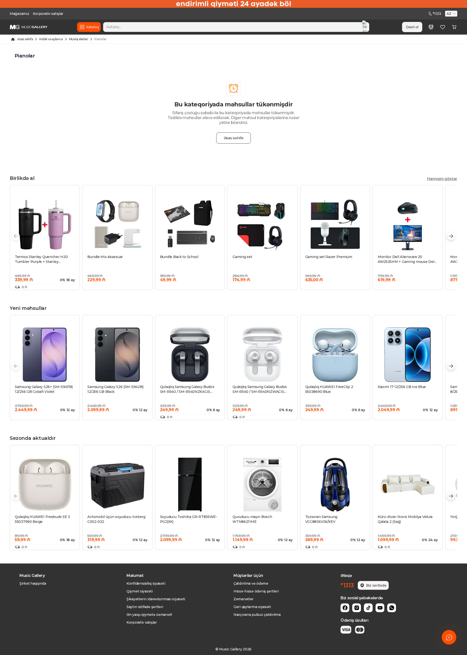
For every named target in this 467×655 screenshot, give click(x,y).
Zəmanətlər (243, 599)
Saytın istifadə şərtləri (144, 607)
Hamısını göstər (442, 178)
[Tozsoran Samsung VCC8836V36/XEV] (335, 484)
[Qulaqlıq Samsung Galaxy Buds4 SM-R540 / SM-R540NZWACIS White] (262, 354)
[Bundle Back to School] (190, 224)
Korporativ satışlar (48, 13)
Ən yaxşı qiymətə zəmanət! (149, 614)
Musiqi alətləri (78, 39)
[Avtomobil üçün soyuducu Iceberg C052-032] (117, 484)
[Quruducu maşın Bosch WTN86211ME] (262, 484)
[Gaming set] (262, 224)
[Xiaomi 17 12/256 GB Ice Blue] (408, 354)
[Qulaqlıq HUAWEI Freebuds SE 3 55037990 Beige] (45, 484)
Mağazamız (19, 13)
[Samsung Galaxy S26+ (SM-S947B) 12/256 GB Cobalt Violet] (45, 354)
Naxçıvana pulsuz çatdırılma (257, 614)
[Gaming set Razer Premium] (335, 224)
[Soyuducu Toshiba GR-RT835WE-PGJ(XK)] (190, 484)
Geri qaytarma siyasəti (252, 607)
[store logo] (28, 27)
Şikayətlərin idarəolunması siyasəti (155, 599)
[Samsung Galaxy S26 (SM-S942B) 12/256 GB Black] (117, 354)
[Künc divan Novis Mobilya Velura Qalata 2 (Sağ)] (408, 484)
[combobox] (236, 27)
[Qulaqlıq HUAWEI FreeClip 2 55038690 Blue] (335, 354)
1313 (437, 13)
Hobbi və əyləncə (51, 39)
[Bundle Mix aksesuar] (117, 224)
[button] (452, 13)
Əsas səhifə (25, 39)
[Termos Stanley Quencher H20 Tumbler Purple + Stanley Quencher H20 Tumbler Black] (45, 224)
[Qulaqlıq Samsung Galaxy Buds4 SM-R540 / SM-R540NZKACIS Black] (190, 354)
